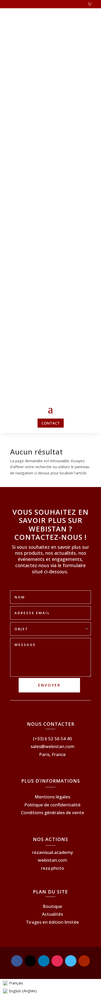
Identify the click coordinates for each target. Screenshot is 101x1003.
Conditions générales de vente (52, 812)
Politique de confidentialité (52, 805)
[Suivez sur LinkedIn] (43, 961)
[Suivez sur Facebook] (17, 961)
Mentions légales (52, 797)
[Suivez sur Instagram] (57, 961)
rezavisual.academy (52, 852)
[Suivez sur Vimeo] (70, 961)
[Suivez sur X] (30, 961)
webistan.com (52, 860)
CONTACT (50, 423)
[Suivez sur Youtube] (84, 961)
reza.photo (52, 868)
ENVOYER (49, 685)
